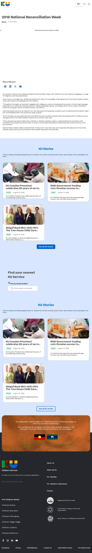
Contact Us (48, 548)
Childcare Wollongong (10, 516)
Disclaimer (5, 548)
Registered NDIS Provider (66, 500)
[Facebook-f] (3, 540)
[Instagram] (7, 540)
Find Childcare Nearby (10, 499)
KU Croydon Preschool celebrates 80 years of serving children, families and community (23, 189)
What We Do (52, 470)
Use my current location (19, 283)
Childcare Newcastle (10, 511)
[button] (5, 86)
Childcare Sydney (8, 505)
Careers (50, 491)
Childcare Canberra (9, 527)
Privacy (18, 548)
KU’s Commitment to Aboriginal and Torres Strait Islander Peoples (46, 445)
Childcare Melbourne (10, 533)
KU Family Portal (84, 548)
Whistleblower (32, 548)
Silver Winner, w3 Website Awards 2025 (71, 518)
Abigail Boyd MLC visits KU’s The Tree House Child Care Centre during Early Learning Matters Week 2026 (22, 231)
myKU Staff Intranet (65, 548)
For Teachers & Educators (57, 484)
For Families (52, 477)
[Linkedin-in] (12, 540)
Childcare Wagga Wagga (11, 522)
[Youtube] (16, 540)
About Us (50, 463)
